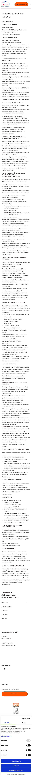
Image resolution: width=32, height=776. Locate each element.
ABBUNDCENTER (7, 606)
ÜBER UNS (5, 614)
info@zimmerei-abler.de (8, 645)
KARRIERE (5, 610)
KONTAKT (4, 618)
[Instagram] (5, 669)
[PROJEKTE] (27, 603)
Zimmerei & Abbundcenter (8, 593)
